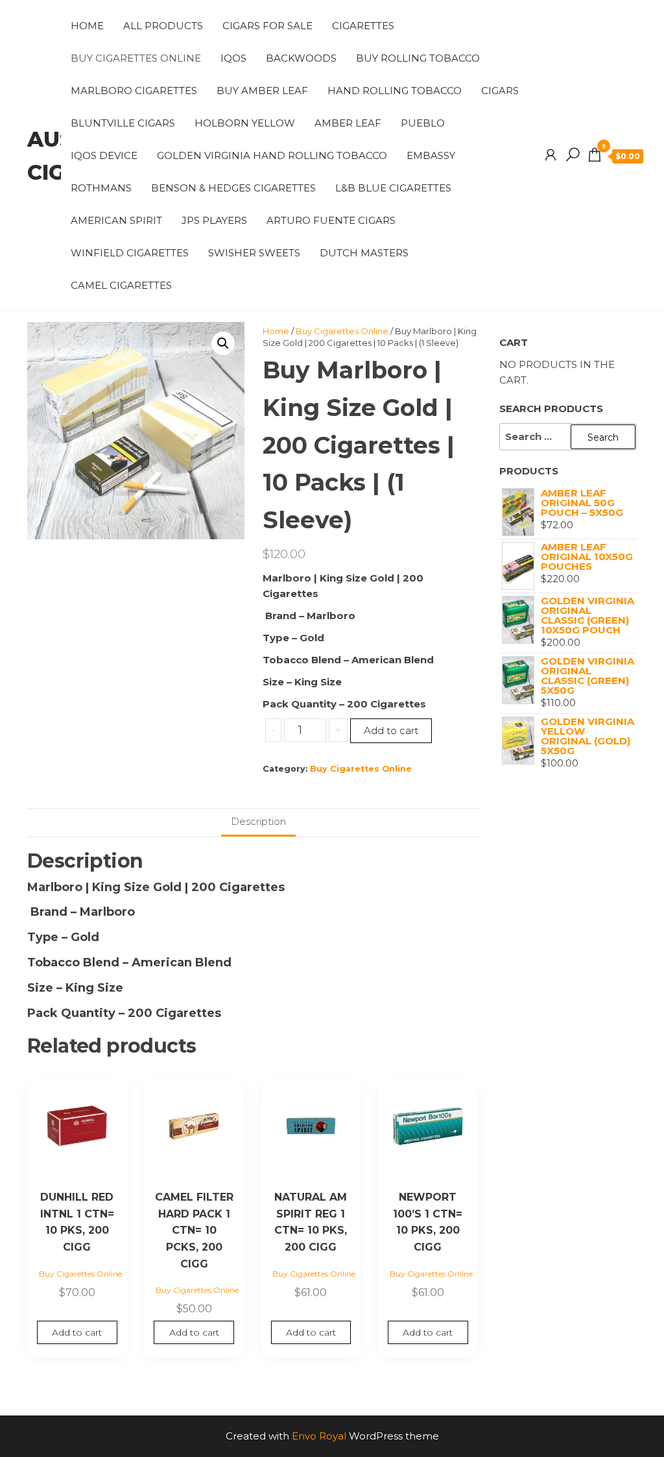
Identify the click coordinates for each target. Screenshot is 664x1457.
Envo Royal (319, 1436)
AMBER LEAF (347, 123)
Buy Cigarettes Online (136, 58)
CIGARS (500, 90)
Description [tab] (258, 821)
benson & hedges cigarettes (233, 188)
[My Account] (550, 155)
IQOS (233, 58)
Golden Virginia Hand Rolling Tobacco (272, 155)
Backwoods (301, 58)
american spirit (116, 220)
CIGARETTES (363, 25)
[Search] (572, 155)
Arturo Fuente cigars (331, 220)
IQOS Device (104, 155)
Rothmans (101, 188)
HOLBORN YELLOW (245, 123)
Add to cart (391, 730)
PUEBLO (423, 123)
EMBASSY (431, 155)
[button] (223, 343)
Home (87, 25)
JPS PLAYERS (214, 220)
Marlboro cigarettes (134, 90)
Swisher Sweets (254, 253)
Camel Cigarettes (121, 285)
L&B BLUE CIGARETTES (393, 188)
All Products (163, 25)
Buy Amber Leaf (262, 90)
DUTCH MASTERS (364, 253)
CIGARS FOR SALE (267, 25)
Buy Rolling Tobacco (418, 58)
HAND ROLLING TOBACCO (394, 90)
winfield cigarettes (130, 253)
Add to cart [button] (77, 1332)
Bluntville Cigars (123, 123)
